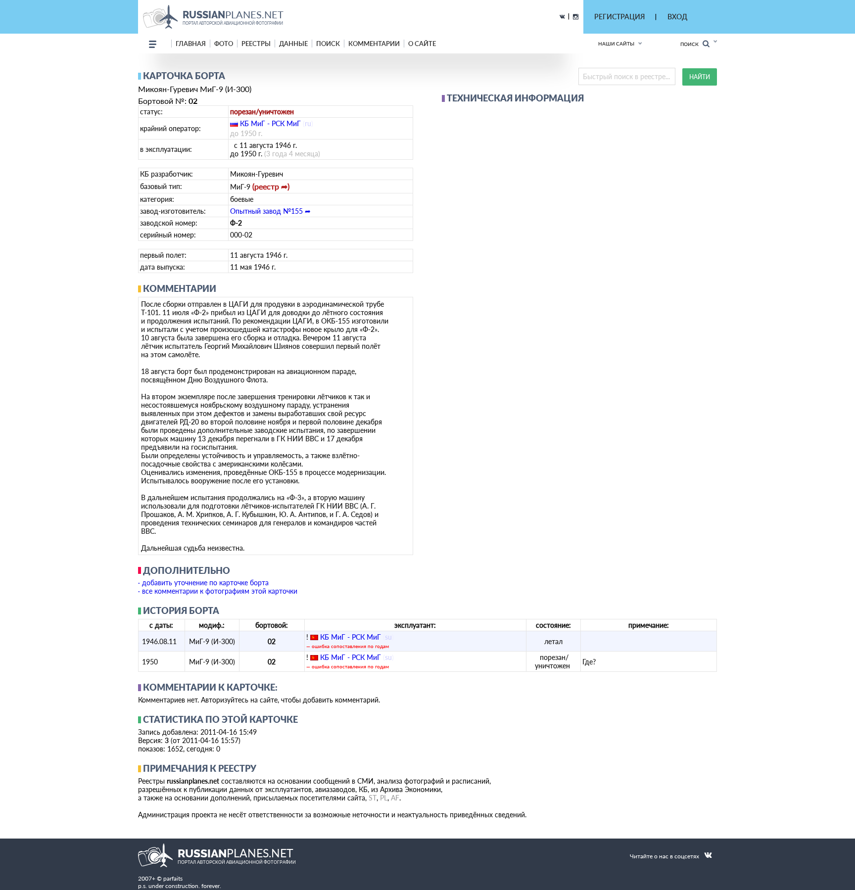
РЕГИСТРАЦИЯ (619, 16)
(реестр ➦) (270, 186)
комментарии (374, 43)
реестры (256, 43)
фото (223, 43)
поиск (328, 43)
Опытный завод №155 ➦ (270, 211)
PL (383, 798)
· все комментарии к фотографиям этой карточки (217, 591)
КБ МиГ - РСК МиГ (270, 123)
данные (293, 43)
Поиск (691, 44)
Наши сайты (616, 44)
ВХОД (677, 16)
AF (395, 798)
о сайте (422, 43)
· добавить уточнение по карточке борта (203, 582)
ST (373, 798)
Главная (191, 43)
